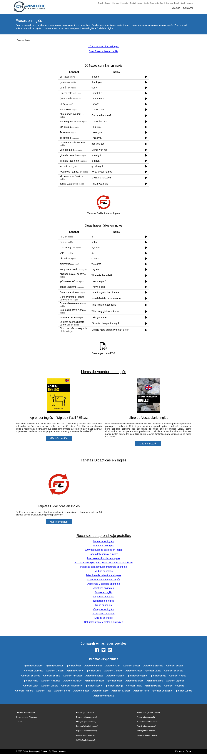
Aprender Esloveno (30, 675)
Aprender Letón (30, 685)
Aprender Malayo (93, 685)
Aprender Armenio (93, 665)
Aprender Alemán (54, 665)
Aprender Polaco (153, 685)
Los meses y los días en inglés (103, 558)
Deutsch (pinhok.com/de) (86, 717)
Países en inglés (103, 592)
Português (124, 3)
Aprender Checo (75, 670)
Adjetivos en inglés (103, 588)
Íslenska (190, 3)
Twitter (188, 751)
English (100, 3)
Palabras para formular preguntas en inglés (103, 567)
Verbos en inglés (104, 571)
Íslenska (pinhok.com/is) (147, 735)
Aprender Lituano (49, 685)
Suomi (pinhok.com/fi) (146, 717)
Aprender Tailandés (121, 690)
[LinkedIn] (110, 650)
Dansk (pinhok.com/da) (146, 726)
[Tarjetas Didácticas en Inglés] (58, 500)
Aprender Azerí (112, 665)
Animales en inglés (103, 545)
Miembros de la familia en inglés (103, 575)
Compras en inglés (103, 609)
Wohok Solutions (59, 751)
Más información (59, 438)
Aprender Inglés (23, 40)
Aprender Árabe (73, 665)
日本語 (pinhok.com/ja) (85, 740)
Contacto (188, 8)
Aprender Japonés (175, 680)
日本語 (146, 3)
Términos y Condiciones (26, 713)
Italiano (139, 3)
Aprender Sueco (81, 690)
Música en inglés (103, 618)
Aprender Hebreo (177, 675)
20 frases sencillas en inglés (103, 46)
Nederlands (154, 3)
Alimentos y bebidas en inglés (103, 584)
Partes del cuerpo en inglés (103, 554)
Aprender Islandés (134, 680)
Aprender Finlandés (72, 675)
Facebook (179, 751)
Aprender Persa (134, 685)
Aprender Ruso (43, 690)
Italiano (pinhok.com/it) (85, 735)
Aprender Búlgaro (174, 665)
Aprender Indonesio (94, 680)
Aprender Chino (93, 670)
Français (115, 3)
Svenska (169, 3)
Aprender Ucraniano (162, 690)
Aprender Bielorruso (153, 665)
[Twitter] (103, 650)
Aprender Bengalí (131, 665)
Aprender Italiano (155, 680)
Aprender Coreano (113, 670)
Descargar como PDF (103, 353)
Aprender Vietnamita (103, 695)
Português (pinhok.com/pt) (87, 726)
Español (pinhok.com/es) (86, 731)
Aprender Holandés (50, 680)
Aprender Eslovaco (173, 670)
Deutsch (108, 3)
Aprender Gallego (115, 675)
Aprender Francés (94, 675)
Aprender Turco (141, 690)
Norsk (183, 3)
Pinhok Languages (31, 751)
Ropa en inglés (103, 605)
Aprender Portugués (174, 685)
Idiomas (176, 8)
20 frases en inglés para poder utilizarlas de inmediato (104, 562)
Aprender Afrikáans (33, 665)
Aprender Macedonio (71, 685)
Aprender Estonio (51, 675)
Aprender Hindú (30, 680)
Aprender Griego (158, 675)
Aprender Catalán (54, 670)
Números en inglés (103, 541)
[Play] (146, 77)
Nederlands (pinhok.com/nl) (148, 713)
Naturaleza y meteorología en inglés (103, 622)
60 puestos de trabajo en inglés (103, 579)
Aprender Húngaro (72, 680)
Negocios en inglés (103, 601)
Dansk (176, 3)
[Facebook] (97, 650)
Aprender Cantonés (33, 670)
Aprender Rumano (24, 690)
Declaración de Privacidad (26, 717)
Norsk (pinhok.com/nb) (146, 731)
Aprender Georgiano (137, 675)
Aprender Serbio (62, 690)
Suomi (162, 3)
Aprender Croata (133, 670)
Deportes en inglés (103, 596)
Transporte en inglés (104, 613)
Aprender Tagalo (100, 690)
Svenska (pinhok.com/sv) (147, 722)
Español (132, 3)
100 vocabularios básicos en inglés (103, 550)
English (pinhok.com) (85, 713)
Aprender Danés (153, 670)
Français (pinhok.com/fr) (86, 722)
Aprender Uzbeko (183, 690)
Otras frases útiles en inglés (103, 51)
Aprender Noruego (114, 685)
